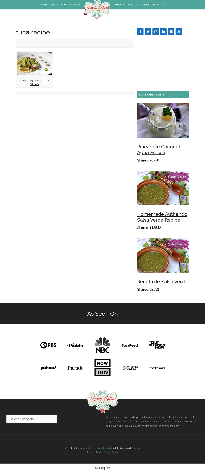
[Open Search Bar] (163, 4)
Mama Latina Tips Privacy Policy (102, 452)
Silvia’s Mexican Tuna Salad (34, 83)
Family (117, 4)
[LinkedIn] (163, 31)
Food (131, 4)
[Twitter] (148, 31)
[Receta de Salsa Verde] (163, 256)
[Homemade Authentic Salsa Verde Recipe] (163, 189)
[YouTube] (179, 31)
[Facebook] (140, 31)
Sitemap (136, 448)
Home (44, 4)
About (54, 4)
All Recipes (148, 4)
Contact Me (68, 4)
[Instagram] (155, 31)
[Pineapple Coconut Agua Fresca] (163, 121)
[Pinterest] (171, 31)
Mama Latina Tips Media (100, 448)
